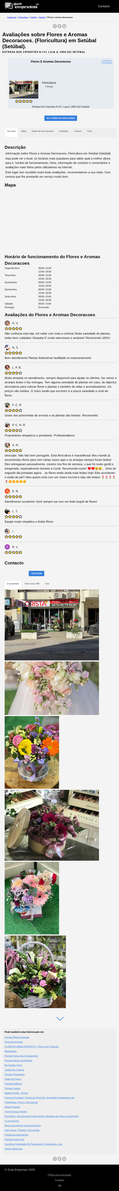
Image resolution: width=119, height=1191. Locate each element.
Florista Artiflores (13, 1084)
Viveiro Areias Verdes (16, 1111)
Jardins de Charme (14, 1070)
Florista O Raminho (15, 1074)
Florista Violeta (12, 1088)
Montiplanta (11, 1051)
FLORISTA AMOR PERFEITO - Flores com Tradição (31, 1046)
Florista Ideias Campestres (18, 1060)
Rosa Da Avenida (14, 1042)
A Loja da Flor (12, 1121)
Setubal (42, 17)
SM (59, 1185)
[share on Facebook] (55, 27)
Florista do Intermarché (16, 1135)
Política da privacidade (59, 1175)
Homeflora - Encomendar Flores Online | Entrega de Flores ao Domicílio (42, 1116)
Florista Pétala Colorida (17, 1037)
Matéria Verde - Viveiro (16, 1093)
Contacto (104, 6)
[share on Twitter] (59, 27)
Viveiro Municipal (13, 1149)
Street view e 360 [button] (32, 584)
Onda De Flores (13, 1079)
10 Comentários (106, 62)
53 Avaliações (106, 60)
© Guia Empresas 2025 (20, 1169)
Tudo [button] (47, 584)
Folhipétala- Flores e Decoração (21, 1102)
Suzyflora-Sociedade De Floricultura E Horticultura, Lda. (33, 1144)
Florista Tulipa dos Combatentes (21, 1056)
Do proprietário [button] (13, 584)
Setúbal (33, 17)
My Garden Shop (13, 1065)
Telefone (36, 573)
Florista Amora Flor (14, 1139)
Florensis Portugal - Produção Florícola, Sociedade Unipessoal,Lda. (40, 1098)
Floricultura (23, 17)
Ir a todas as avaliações (61, 118)
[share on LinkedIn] (64, 27)
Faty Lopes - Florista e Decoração (22, 1130)
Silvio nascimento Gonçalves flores (23, 1125)
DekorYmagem (12, 1107)
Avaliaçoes (12, 17)
